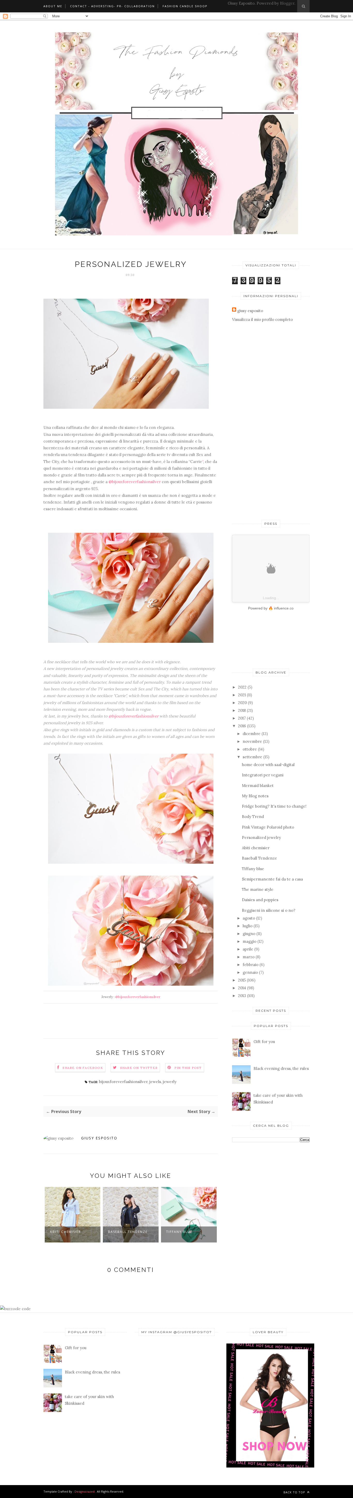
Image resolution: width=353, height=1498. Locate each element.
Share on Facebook (83, 1068)
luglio (247, 925)
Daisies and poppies (260, 899)
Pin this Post (188, 1068)
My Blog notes (255, 795)
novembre (252, 741)
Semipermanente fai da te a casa (272, 879)
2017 (242, 718)
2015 (242, 980)
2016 (242, 725)
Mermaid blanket (258, 785)
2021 (242, 694)
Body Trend (253, 816)
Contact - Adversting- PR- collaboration (112, 6)
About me (52, 6)
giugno (249, 933)
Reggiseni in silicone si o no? (268, 910)
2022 (242, 687)
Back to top (294, 1492)
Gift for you (264, 1041)
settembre (252, 756)
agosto (249, 918)
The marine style (257, 889)
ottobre (250, 749)
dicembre (251, 733)
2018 (242, 710)
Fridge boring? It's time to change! (274, 806)
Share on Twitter (139, 1068)
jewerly (170, 1081)
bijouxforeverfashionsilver (123, 1081)
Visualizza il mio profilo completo (262, 319)
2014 (242, 987)
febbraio (250, 964)
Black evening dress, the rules (281, 1068)
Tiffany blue (179, 1232)
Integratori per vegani (262, 775)
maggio (249, 941)
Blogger (287, 3)
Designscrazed (84, 1491)
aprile (248, 949)
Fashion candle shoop (185, 6)
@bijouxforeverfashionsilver (135, 481)
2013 (242, 995)
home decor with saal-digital (268, 764)
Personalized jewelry (261, 837)
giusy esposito (99, 1138)
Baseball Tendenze (128, 1232)
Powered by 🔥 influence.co (271, 608)
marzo (249, 956)
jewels (155, 1081)
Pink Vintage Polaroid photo (268, 827)
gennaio (250, 972)
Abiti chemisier (65, 1232)
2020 (242, 702)
